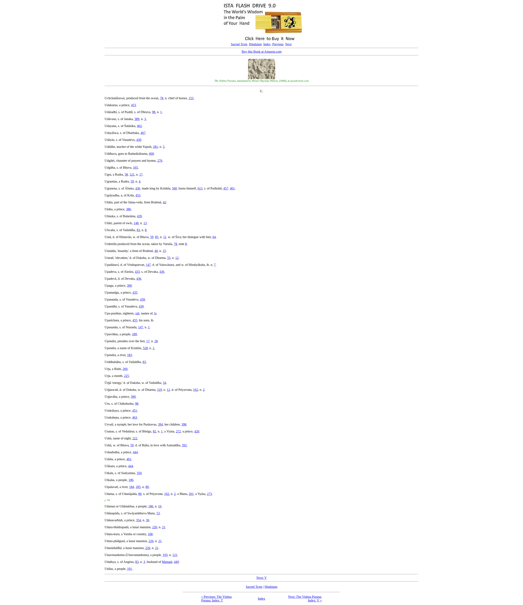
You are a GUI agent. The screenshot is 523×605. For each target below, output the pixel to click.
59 (132, 181)
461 (232, 188)
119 (159, 389)
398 (183, 424)
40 (156, 251)
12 (177, 258)
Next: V (261, 577)
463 (134, 417)
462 (139, 126)
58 (126, 174)
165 (135, 167)
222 (134, 438)
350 (139, 473)
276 (159, 160)
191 (129, 568)
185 (138, 487)
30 (147, 520)
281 (155, 146)
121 (132, 174)
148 (136, 223)
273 (209, 494)
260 (125, 369)
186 (131, 480)
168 (150, 534)
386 (128, 209)
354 (138, 520)
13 (145, 223)
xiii (137, 313)
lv (155, 313)
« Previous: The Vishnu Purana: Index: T (216, 598)
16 (159, 506)
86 (140, 494)
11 (164, 237)
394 (160, 424)
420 (196, 431)
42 (164, 202)
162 (195, 389)
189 (134, 334)
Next (288, 44)
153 (191, 98)
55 (168, 258)
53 (158, 513)
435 (134, 292)
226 (154, 527)
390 (129, 285)
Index (267, 44)
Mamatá (167, 562)
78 (161, 98)
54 (164, 382)
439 (138, 140)
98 (153, 112)
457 (225, 188)
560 (174, 188)
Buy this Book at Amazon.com (262, 51)
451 (134, 410)
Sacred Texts (239, 44)
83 (138, 230)
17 (141, 174)
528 (145, 348)
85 (156, 237)
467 (143, 133)
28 (156, 341)
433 (137, 271)
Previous (278, 44)
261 (191, 494)
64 (214, 237)
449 (176, 562)
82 (154, 431)
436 (137, 188)
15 (164, 251)
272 (178, 431)
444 (135, 452)
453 (133, 105)
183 (129, 355)
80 (147, 487)
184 (131, 487)
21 (163, 527)
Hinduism (255, 44)
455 (134, 320)
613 (200, 188)
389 (136, 119)
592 (184, 445)
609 (151, 153)
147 (148, 264)
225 (126, 376)
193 (165, 555)
